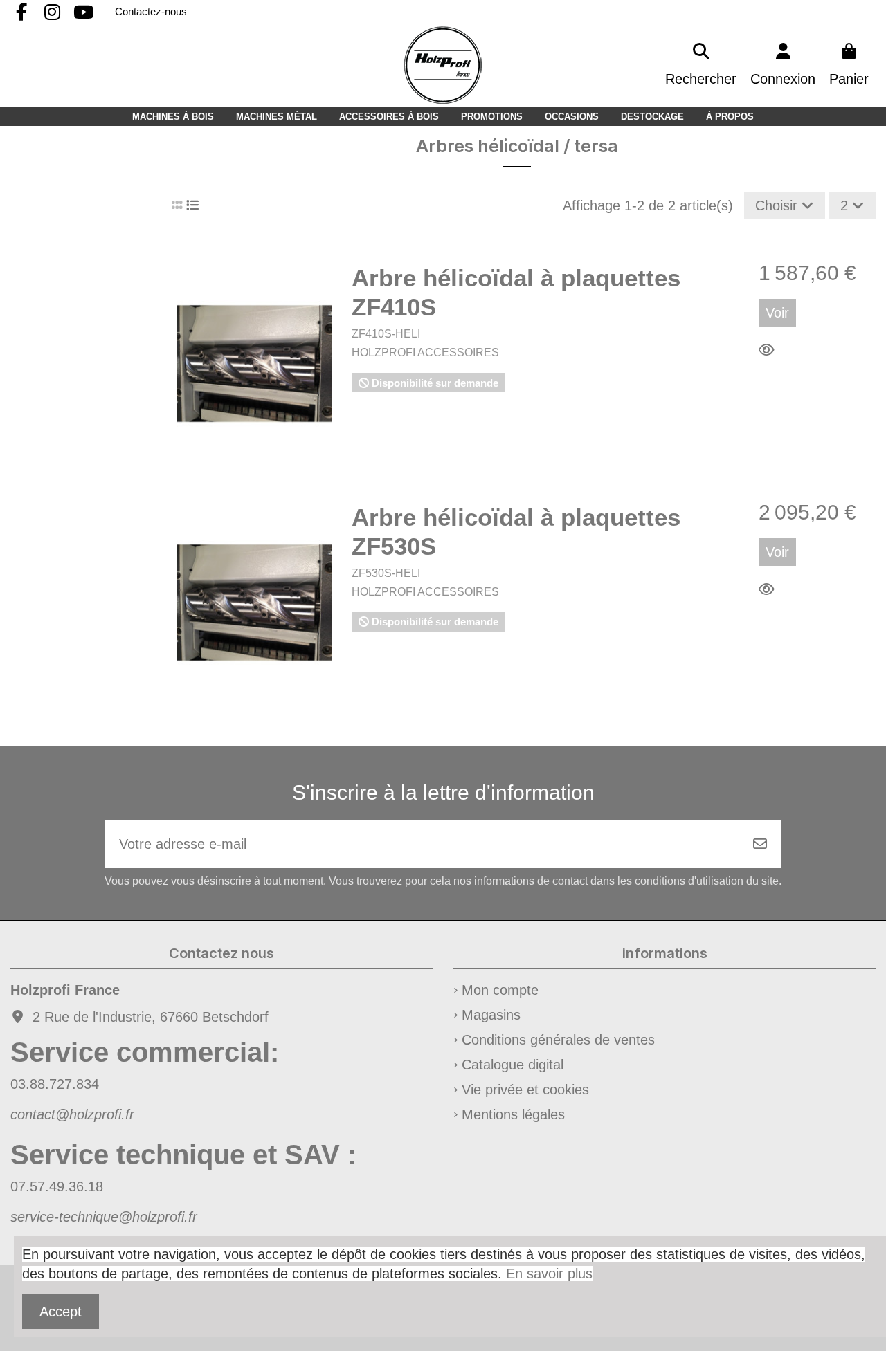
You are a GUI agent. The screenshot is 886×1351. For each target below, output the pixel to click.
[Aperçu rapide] (771, 350)
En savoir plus (549, 1273)
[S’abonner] (760, 844)
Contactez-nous (151, 11)
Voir (777, 312)
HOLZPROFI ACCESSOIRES (425, 352)
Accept (60, 1311)
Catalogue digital (512, 1064)
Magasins (491, 1014)
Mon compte (500, 990)
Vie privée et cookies (525, 1089)
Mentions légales (513, 1114)
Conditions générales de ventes (558, 1039)
